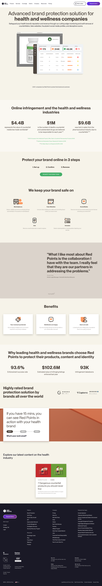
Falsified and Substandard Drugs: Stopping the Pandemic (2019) (51, 141)
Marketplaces (42, 480)
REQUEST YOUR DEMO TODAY (51, 174)
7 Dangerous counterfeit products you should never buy (50, 486)
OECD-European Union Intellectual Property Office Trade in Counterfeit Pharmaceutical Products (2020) (51, 138)
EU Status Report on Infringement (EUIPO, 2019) (52, 143)
